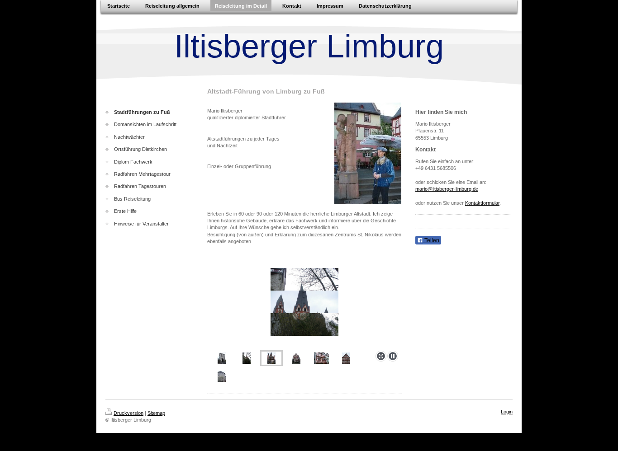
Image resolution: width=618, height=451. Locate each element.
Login (507, 411)
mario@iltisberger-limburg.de (446, 189)
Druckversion (128, 413)
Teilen (431, 240)
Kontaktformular (482, 203)
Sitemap (156, 413)
